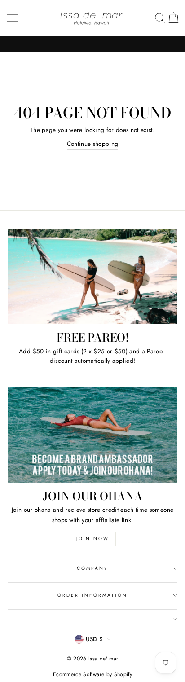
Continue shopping (93, 143)
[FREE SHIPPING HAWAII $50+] (92, 44)
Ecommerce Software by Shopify (92, 674)
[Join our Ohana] (92, 435)
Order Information (92, 595)
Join (17, 509)
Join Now (92, 538)
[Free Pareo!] (92, 276)
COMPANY (92, 568)
